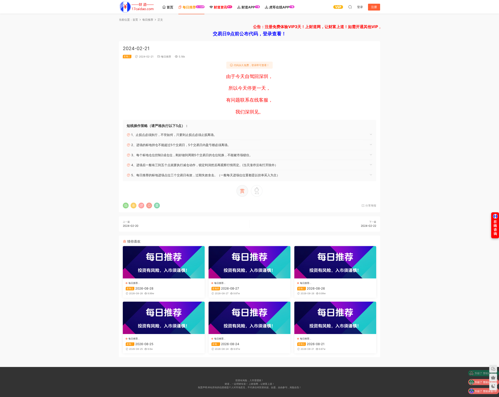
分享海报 (370, 205)
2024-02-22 (368, 225)
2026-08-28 (140, 288)
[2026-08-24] (249, 318)
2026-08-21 (311, 344)
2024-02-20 (130, 225)
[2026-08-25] (164, 318)
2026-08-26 (311, 288)
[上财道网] (136, 7)
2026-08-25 (140, 344)
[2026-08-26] (335, 262)
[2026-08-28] (164, 262)
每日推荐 (166, 56)
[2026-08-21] (335, 318)
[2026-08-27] (249, 262)
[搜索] (350, 7)
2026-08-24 (225, 344)
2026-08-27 (225, 288)
